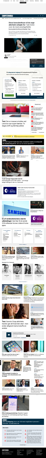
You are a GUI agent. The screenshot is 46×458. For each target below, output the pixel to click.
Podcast (18, 451)
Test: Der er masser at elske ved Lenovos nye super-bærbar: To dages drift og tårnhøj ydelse (37, 108)
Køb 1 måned (23, 93)
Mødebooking (22, 0)
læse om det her (32, 100)
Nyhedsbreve (37, 0)
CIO (34, 111)
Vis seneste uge (41, 132)
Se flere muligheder (39, 97)
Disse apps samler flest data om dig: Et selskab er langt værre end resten (26, 136)
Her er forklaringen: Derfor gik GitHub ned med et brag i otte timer (34, 431)
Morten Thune (39, 275)
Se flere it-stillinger (22, 244)
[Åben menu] (43, 16)
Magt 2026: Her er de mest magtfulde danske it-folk (13, 18)
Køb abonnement (23, 2)
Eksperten (26, 0)
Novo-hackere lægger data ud (27, 18)
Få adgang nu (9, 95)
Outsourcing (33, 255)
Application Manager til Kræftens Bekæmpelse (38, 235)
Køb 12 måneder (37, 93)
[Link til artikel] (15, 111)
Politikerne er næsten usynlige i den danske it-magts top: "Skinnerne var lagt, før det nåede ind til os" (37, 123)
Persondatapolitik (39, 450)
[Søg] (40, 16)
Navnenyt (18, 453)
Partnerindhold (29, 452)
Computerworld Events (30, 451)
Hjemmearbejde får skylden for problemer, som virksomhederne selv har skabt (13, 437)
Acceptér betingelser (17, 337)
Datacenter (18, 255)
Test (2, 119)
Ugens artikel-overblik (20, 450)
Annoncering (32, 0)
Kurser (17, 0)
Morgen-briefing (26, 296)
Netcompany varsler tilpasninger (38, 18)
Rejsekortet (4, 411)
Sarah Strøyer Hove (28, 275)
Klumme (17, 154)
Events (14, 0)
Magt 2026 (32, 154)
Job (11, 0)
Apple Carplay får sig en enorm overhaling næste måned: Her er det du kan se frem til (14, 434)
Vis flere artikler (34, 132)
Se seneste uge (22, 444)
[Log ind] (38, 16)
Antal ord (33, 65)
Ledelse (35, 126)
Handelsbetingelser (39, 453)
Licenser (31, 312)
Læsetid (41, 65)
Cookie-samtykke (39, 451)
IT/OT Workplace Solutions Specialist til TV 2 (28, 234)
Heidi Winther (6, 275)
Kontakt (41, 0)
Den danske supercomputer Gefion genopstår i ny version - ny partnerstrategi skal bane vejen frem (34, 434)
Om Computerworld (6, 0)
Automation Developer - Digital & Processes (17, 234)
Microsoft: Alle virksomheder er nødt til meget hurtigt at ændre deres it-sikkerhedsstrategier (13, 441)
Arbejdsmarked (4, 177)
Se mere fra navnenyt (22, 281)
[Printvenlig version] (36, 35)
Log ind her (41, 77)
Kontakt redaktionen (20, 454)
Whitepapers (29, 453)
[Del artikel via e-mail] (35, 35)
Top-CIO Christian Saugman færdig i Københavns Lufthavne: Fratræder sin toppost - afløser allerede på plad (37, 114)
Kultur (31, 209)
